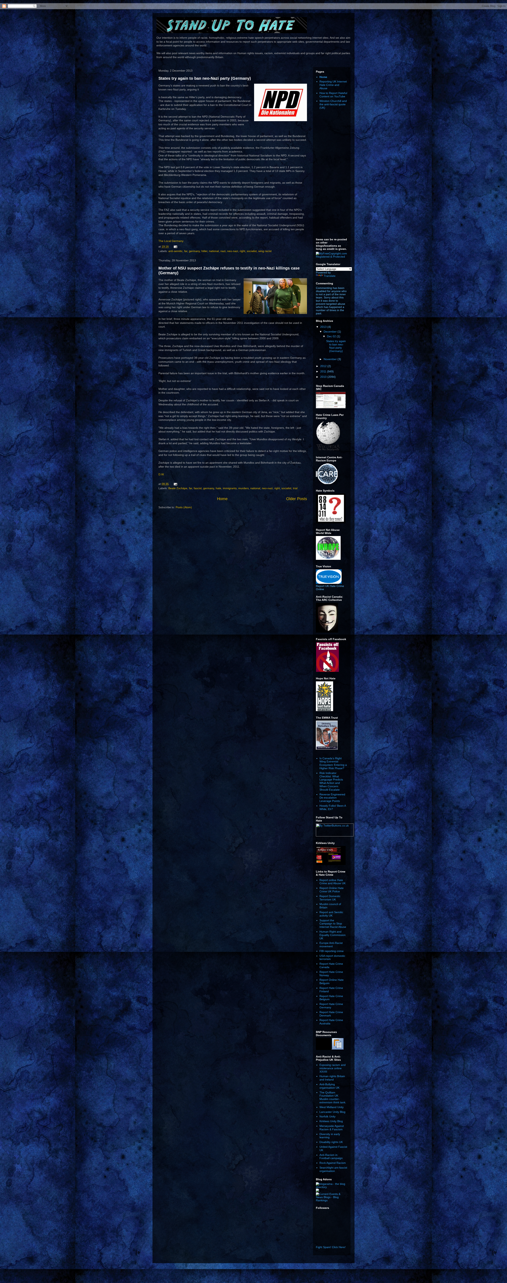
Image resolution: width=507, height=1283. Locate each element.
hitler (204, 251)
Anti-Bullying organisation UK (329, 1086)
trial (295, 488)
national (214, 251)
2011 (323, 371)
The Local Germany (170, 241)
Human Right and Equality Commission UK (332, 935)
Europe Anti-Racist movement (331, 944)
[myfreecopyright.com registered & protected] (332, 256)
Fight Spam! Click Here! (331, 1247)
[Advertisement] (332, 173)
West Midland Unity (331, 1107)
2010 (323, 376)
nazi (223, 251)
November (330, 359)
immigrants (230, 488)
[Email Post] (174, 246)
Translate (329, 275)
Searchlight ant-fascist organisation (333, 1169)
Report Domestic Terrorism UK (329, 898)
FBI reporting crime (331, 951)
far (185, 251)
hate (218, 488)
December (330, 331)
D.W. (161, 474)
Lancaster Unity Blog (332, 1111)
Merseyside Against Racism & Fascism (331, 1127)
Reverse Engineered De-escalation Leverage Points (332, 798)
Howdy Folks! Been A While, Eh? (332, 807)
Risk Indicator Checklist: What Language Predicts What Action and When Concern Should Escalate (331, 781)
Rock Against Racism (332, 1162)
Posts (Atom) (184, 507)
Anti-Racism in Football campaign (331, 1156)
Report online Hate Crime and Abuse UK (332, 881)
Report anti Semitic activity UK (331, 914)
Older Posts (296, 499)
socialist (252, 251)
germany (194, 251)
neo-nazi (232, 251)
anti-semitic (175, 251)
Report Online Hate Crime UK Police (331, 889)
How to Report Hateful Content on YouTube (333, 94)
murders (243, 488)
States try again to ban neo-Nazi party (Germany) (204, 78)
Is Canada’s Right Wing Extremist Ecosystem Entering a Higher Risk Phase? (333, 763)
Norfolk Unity (327, 1116)
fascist (198, 488)
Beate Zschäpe (177, 488)
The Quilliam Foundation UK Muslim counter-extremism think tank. (332, 1097)
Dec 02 (332, 336)
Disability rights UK (331, 1142)
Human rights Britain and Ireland (332, 1078)
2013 (323, 326)
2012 (323, 366)
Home (222, 499)
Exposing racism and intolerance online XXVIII (332, 1068)
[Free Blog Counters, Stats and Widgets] (317, 1190)
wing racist (265, 251)
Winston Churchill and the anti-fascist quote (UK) (333, 104)
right (242, 251)
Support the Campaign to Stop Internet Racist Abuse (332, 924)
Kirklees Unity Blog (331, 1121)
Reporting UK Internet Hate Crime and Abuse (333, 85)
